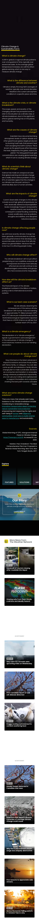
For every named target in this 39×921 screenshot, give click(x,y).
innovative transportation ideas (14, 406)
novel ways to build (20, 416)
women (16, 413)
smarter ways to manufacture (18, 417)
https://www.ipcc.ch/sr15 (13, 437)
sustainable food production (19, 409)
